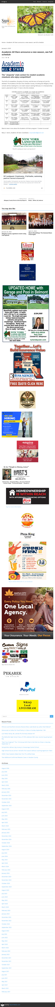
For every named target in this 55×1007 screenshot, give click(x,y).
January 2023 (5, 914)
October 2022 (6, 924)
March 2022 (5, 948)
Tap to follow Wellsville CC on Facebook (20, 581)
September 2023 (7, 887)
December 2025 (6, 795)
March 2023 (5, 907)
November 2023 (6, 880)
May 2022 (4, 941)
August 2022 (5, 931)
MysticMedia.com (15, 1005)
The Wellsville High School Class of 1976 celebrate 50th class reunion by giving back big (27, 738)
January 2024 (5, 873)
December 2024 (6, 836)
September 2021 (7, 968)
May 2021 (4, 981)
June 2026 (5, 775)
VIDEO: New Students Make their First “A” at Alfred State (18, 754)
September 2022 (7, 927)
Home (34, 1)
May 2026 (4, 778)
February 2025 (6, 829)
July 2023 (4, 893)
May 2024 (4, 860)
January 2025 (5, 832)
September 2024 (7, 846)
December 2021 (6, 958)
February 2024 (6, 870)
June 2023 (5, 897)
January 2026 (5, 792)
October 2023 (6, 883)
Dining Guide (50, 1)
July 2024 (4, 853)
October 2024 (6, 843)
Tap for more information (13, 507)
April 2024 (5, 863)
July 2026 (4, 772)
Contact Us (44, 1)
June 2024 (5, 856)
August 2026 (5, 768)
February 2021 (6, 992)
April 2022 (5, 944)
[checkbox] (2, 1004)
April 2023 (5, 904)
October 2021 (6, 964)
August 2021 (5, 971)
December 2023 (6, 876)
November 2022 (6, 920)
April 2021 (5, 985)
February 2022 (6, 951)
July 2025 (4, 812)
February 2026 (6, 788)
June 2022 (5, 937)
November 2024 (6, 839)
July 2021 (4, 975)
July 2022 (4, 934)
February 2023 (6, 910)
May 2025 (4, 819)
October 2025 (6, 802)
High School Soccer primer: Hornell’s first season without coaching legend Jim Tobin (27, 750)
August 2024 (5, 849)
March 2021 (5, 988)
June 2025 (5, 816)
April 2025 (5, 822)
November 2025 (6, 799)
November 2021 (6, 961)
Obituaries (39, 1)
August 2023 (5, 890)
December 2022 (6, 917)
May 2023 (4, 900)
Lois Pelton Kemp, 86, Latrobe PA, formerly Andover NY (18, 733)
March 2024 (5, 866)
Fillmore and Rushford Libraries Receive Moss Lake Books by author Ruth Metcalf (26, 727)
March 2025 (5, 826)
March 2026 (5, 785)
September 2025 (7, 805)
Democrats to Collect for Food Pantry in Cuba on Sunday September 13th (24, 730)
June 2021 (5, 978)
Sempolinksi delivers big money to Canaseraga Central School (20, 747)
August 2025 (5, 809)
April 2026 (5, 782)
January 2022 (5, 954)
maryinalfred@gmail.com (36, 133)
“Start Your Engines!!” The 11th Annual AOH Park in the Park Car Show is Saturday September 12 (26, 743)
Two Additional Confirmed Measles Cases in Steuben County (20, 757)
